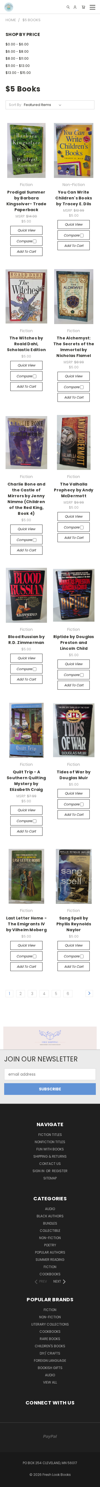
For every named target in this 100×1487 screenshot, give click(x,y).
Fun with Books (50, 1149)
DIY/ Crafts (50, 1353)
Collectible (50, 1230)
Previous (9, 1481)
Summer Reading (50, 1259)
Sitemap (50, 1178)
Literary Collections (50, 1324)
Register (60, 1171)
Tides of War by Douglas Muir (74, 775)
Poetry (50, 1245)
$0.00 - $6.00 (17, 44)
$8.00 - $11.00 (17, 58)
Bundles (50, 1223)
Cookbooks (50, 1274)
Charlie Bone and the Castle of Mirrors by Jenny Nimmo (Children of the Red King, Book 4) (26, 498)
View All (50, 1382)
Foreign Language (50, 1360)
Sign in (38, 1171)
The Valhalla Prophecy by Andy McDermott (73, 490)
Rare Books (50, 1338)
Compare (24, 241)
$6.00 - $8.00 (17, 51)
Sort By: (15, 104)
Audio (50, 1208)
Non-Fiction (50, 1237)
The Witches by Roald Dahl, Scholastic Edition (26, 344)
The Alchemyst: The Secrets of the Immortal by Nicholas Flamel (73, 346)
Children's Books (50, 1346)
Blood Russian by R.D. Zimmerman (26, 639)
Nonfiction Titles (50, 1142)
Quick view (26, 230)
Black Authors (50, 1216)
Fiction (50, 1266)
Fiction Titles (50, 1134)
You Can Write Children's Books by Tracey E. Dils (73, 198)
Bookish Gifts (50, 1367)
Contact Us (50, 1163)
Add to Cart (26, 251)
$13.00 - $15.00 (18, 72)
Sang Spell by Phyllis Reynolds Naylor (73, 924)
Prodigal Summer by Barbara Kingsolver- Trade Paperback (26, 201)
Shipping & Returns (50, 1156)
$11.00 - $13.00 (18, 65)
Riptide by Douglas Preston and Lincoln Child (73, 642)
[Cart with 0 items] (83, 7)
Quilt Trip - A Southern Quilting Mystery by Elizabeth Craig (26, 780)
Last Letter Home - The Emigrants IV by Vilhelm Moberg (26, 924)
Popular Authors (50, 1252)
